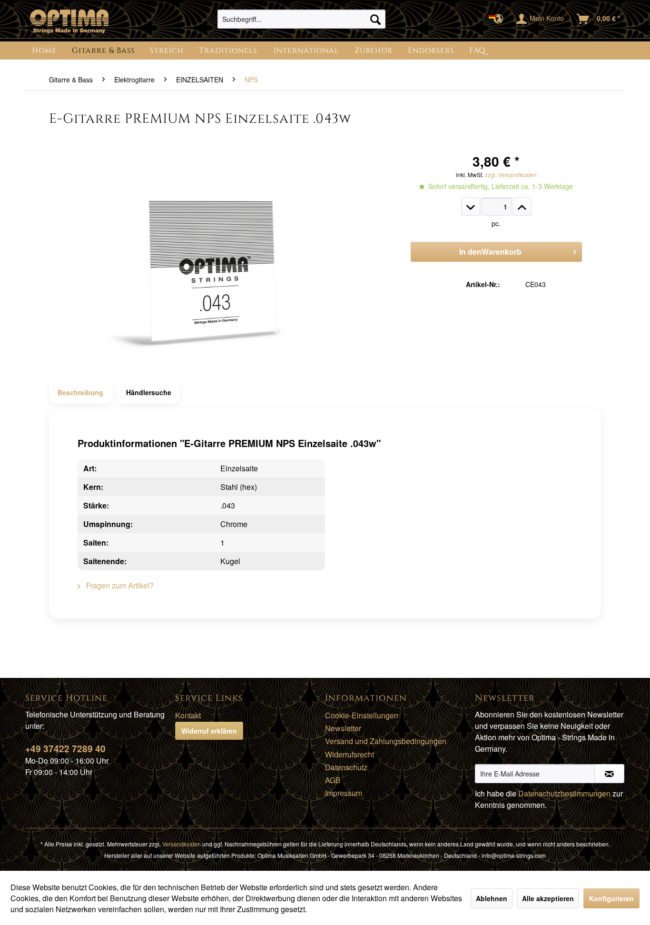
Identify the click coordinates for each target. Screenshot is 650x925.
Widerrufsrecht (349, 754)
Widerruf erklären (209, 731)
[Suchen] (375, 19)
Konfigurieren (611, 898)
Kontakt (188, 715)
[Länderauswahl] (499, 19)
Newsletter (343, 728)
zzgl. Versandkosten (511, 174)
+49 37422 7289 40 (65, 748)
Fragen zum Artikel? (119, 585)
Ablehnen (491, 898)
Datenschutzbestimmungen (564, 793)
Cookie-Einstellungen (361, 715)
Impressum (343, 792)
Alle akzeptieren (548, 898)
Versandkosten (181, 844)
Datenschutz (346, 767)
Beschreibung (80, 392)
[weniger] (470, 207)
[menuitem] (301, 19)
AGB (333, 780)
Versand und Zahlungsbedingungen (385, 741)
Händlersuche (148, 392)
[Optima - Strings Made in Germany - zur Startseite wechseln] (69, 21)
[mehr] (522, 207)
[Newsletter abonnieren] (609, 773)
